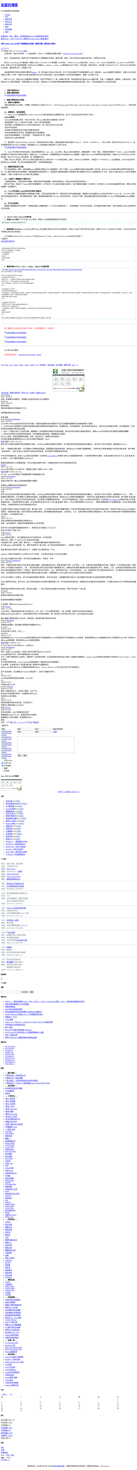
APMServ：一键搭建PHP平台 (17, 841)
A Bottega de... (10, 1060)
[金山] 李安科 (10, 1099)
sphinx (21, 365)
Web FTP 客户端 (11, 1322)
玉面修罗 (8, 1253)
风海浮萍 (8, 1245)
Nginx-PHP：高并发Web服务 (16, 852)
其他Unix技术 (11, 821)
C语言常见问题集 (11, 1383)
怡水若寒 (8, 1156)
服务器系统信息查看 (13, 1315)
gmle (6, 1165)
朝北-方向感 (9, 1258)
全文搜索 (59, 365)
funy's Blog (9, 1158)
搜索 (2, 987)
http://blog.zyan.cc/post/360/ (72, 54)
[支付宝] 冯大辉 (11, 1117)
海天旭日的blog (11, 1173)
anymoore (8, 1277)
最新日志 (3, 997)
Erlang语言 (9, 1380)
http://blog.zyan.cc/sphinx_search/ (29, 355)
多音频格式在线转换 (13, 1313)
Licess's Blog (9, 1147)
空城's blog (9, 1163)
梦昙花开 (8, 1198)
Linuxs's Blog (10, 1143)
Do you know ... (10, 1046)
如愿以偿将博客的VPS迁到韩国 (17, 1004)
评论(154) (24, 393)
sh (77, 365)
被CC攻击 (9, 1027)
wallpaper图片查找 (12, 1335)
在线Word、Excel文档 (13, 1318)
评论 (12, 1455)
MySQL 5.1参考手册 (12, 1359)
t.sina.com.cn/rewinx (14, 877)
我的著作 (3, 974)
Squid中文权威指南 (12, 1372)
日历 (2, 1390)
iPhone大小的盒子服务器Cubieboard (18, 1030)
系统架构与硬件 (12, 818)
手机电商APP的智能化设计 (15, 1025)
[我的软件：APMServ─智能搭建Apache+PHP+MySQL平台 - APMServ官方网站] (27, 1083)
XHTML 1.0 (5, 1460)
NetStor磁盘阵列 (11, 1352)
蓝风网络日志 (10, 1141)
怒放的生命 (9, 1149)
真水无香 (8, 1224)
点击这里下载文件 (8, 241)
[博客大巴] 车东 (11, 1122)
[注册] (55, 732)
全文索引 (42, 365)
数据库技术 (10, 811)
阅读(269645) (41, 393)
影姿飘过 (8, 1270)
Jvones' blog (9, 1208)
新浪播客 (10, 962)
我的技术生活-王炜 (12, 1194)
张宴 (25, 51)
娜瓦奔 (7, 1235)
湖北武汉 (10, 884)
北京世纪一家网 (13, 920)
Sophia (7, 1282)
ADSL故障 (9, 1019)
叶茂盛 (7, 1176)
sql (37, 365)
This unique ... (10, 1064)
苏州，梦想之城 (11, 1035)
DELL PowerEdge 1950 (13, 1349)
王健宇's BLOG (10, 1215)
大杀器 (7, 1293)
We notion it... (10, 1056)
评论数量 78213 (6, 1428)
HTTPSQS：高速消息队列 (15, 844)
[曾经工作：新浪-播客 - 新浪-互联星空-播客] (14, 1078)
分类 (2, 796)
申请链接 (4, 1453)
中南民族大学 (19, 884)
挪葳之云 (8, 1227)
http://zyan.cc (11, 869)
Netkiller (8, 1295)
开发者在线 (9, 1375)
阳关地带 (8, 1273)
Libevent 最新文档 (11, 1385)
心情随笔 (9, 831)
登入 (2, 1447)
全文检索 (51, 365)
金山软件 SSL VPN (12, 1332)
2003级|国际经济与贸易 (15, 886)
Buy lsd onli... (10, 1048)
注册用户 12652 (6, 1435)
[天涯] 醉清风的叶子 (12, 1119)
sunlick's (8, 1202)
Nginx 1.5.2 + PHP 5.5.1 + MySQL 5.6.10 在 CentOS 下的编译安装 (29, 1022)
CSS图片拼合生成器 (12, 1327)
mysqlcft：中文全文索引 (14, 849)
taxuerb (3, 465)
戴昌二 (7, 1138)
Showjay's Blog (10, 1151)
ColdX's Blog (9, 1288)
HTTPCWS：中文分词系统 (16, 847)
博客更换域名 (10, 1007)
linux (6, 365)
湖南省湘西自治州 (13, 879)
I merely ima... (10, 1054)
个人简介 (3, 859)
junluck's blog (10, 1290)
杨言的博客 (9, 1178)
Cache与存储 (10, 809)
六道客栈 (8, 1284)
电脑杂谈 (9, 826)
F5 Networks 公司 (11, 1343)
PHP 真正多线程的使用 (13, 1009)
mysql (15, 365)
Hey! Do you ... (10, 1058)
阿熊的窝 (8, 1136)
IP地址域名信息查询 (12, 1300)
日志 (8, 1455)
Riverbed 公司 (10, 1345)
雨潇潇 (7, 1265)
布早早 (7, 1232)
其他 (2, 1443)
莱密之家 (8, 1248)
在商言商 (9, 836)
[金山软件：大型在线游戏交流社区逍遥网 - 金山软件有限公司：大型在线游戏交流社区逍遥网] (21, 1081)
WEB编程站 (9, 1091)
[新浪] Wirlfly (10, 1106)
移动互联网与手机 (12, 804)
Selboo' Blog (9, 1180)
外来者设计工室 (11, 1189)
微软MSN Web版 (11, 1307)
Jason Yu (8, 1196)
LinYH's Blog (10, 1145)
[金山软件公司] (7, 932)
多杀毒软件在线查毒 (13, 1310)
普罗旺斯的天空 (11, 1240)
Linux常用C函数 (11, 1377)
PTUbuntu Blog (10, 1184)
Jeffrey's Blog (9, 1286)
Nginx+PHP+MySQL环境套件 (10, 776)
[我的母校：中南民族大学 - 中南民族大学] (15, 1075)
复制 (20, 871)
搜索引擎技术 (15, 393)
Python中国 (9, 1168)
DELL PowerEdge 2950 (13, 1347)
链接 (2, 1068)
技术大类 (4, 393)
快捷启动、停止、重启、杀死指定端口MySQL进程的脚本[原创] (25, 36)
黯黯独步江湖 (10, 1250)
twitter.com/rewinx (13, 874)
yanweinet (8, 1131)
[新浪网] (7, 959)
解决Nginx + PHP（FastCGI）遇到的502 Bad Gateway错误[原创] (25, 39)
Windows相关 (11, 823)
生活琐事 (9, 834)
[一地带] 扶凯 (10, 1129)
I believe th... (9, 1052)
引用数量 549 (6, 1430)
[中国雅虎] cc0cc (11, 1127)
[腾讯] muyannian (11, 1114)
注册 (2, 1450)
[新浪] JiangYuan (11, 1109)
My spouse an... (10, 1062)
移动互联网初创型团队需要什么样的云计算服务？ (24, 1012)
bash (73, 365)
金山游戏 (11, 932)
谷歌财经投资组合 (12, 1338)
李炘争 (7, 1268)
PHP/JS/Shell (10, 813)
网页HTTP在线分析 (12, 1330)
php (11, 365)
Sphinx (34, 72)
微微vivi (8, 1242)
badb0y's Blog (10, 1204)
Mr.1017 (8, 1263)
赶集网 (9, 947)
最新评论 (3, 1042)
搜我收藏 (8, 1187)
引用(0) (32, 393)
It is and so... (9, 1050)
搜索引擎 (67, 365)
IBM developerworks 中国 (14, 1362)
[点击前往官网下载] (68, 374)
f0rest (7, 1191)
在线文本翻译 (10, 1302)
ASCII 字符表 (10, 1367)
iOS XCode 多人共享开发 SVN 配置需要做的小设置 (24, 1032)
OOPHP (8, 1182)
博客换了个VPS (11, 1017)
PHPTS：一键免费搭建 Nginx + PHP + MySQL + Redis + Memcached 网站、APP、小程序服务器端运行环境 (44, 1001)
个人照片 (3, 983)
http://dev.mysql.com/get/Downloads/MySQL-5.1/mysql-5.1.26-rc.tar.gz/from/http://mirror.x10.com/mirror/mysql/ (44, 269)
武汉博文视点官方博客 (13, 1088)
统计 (2, 1415)
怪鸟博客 (8, 1154)
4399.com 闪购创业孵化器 (16, 908)
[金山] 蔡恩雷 (10, 1101)
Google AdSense (11, 1320)
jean (6, 1200)
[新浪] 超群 (9, 1111)
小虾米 (7, 1222)
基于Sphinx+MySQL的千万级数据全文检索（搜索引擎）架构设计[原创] (28, 44)
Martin (7, 1212)
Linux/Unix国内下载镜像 (14, 1357)
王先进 (7, 1161)
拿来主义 (9, 839)
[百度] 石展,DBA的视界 (14, 1124)
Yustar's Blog (9, 1206)
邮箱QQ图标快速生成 (13, 1305)
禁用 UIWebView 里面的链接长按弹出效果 (21, 1037)
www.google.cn (52, 456)
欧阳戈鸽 (8, 1230)
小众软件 (8, 1365)
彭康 (7, 1255)
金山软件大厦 (22, 940)
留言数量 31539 (6, 1433)
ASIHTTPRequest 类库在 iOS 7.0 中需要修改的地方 (24, 1014)
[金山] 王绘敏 (10, 1104)
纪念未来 (8, 1275)
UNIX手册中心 (10, 1370)
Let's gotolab (9, 1133)
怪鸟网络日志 (10, 1210)
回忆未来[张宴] (59, 1466)
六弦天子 (8, 1260)
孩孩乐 (7, 1093)
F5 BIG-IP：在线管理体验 (15, 854)
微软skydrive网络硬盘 (13, 1325)
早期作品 (9, 829)
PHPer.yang (9, 1217)
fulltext (32, 365)
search (27, 365)
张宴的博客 (9, 5)
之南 (7, 1237)
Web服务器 (10, 806)
